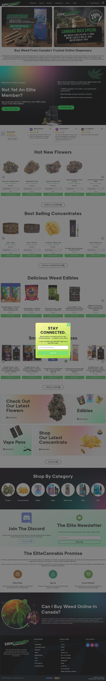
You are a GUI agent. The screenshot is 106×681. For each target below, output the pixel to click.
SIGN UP (53, 353)
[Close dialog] (68, 324)
